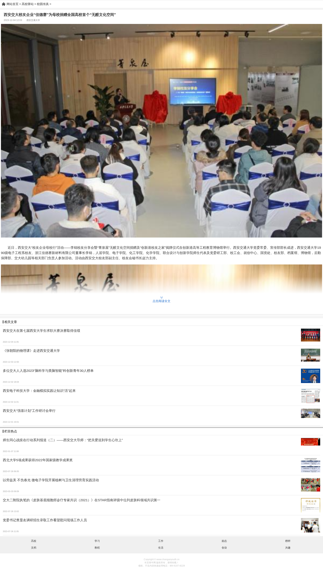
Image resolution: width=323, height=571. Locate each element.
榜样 (287, 540)
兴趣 (287, 547)
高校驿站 (28, 4)
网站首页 (13, 4)
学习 (97, 540)
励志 (224, 540)
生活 (160, 547)
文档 (33, 547)
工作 (160, 540)
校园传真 (43, 4)
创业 (224, 547)
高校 (33, 540)
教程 (97, 547)
